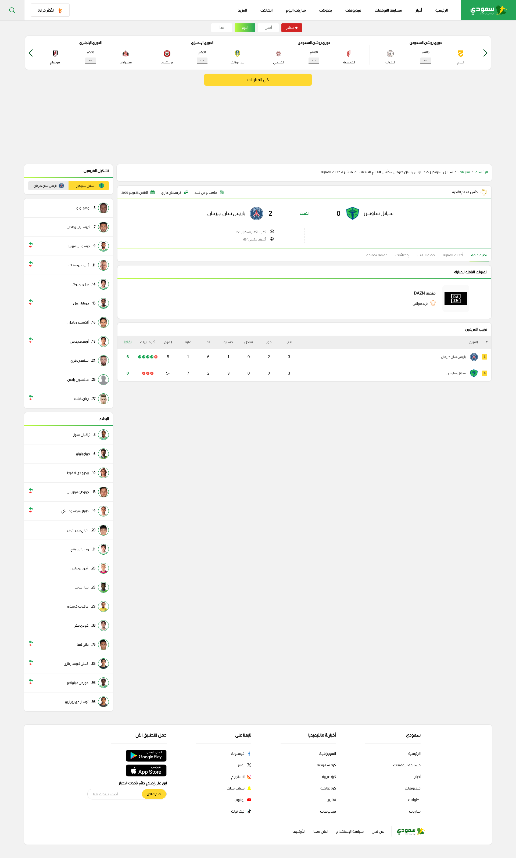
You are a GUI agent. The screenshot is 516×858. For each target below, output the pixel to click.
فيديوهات (353, 10)
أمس (268, 28)
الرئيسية (441, 10)
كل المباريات (258, 79)
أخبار (418, 10)
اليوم (245, 28)
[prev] (485, 53)
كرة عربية (329, 776)
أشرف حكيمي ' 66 (254, 239)
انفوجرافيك (327, 753)
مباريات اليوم (296, 10)
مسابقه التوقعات (388, 10)
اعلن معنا (320, 831)
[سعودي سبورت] (488, 10)
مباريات (464, 172)
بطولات (325, 10)
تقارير (331, 800)
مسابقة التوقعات (407, 765)
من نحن (378, 831)
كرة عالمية (328, 788)
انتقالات (266, 10)
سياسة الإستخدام (350, 831)
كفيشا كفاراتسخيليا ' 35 (251, 232)
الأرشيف (298, 831)
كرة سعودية (326, 765)
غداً (222, 28)
